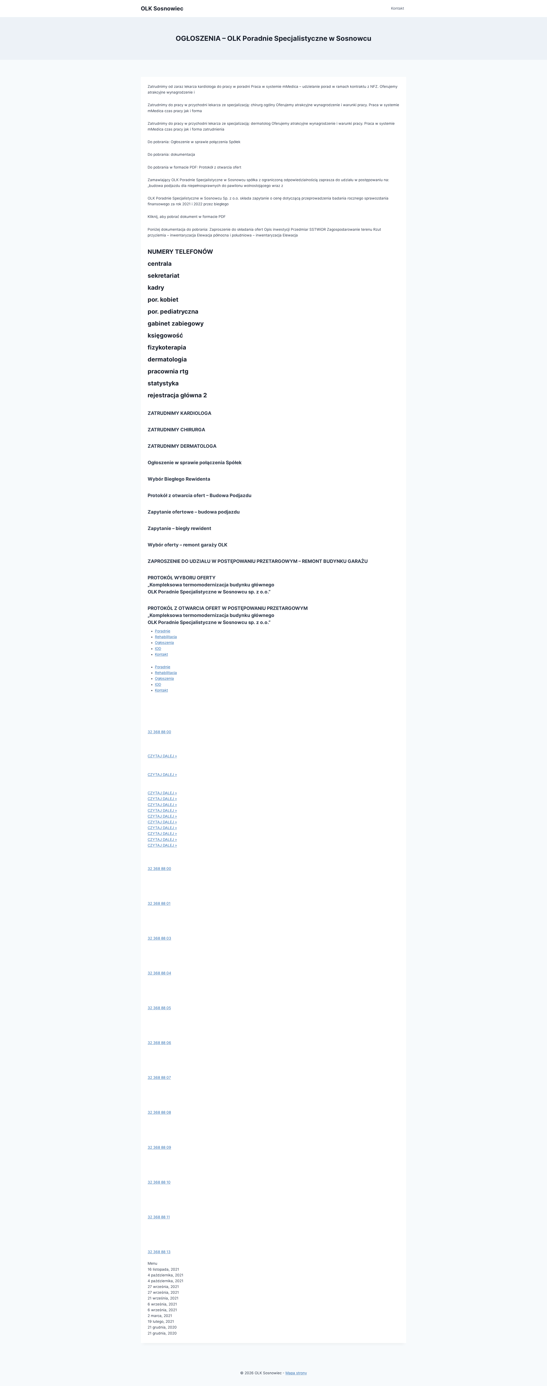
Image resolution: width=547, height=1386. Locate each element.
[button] (159, 732)
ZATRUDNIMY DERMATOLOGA (182, 446)
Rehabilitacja (166, 637)
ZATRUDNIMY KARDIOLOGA (179, 413)
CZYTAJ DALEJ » (162, 756)
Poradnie (162, 631)
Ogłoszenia (164, 642)
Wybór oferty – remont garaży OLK (187, 545)
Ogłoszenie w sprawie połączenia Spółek (195, 462)
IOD (158, 648)
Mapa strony (296, 1373)
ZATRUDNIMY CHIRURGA (176, 429)
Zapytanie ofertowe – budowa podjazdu (194, 512)
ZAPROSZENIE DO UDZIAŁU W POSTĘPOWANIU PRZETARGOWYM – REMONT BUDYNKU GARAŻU (258, 561)
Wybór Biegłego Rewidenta (179, 479)
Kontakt (397, 8)
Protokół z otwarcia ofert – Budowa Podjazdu (199, 495)
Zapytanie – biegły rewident (179, 528)
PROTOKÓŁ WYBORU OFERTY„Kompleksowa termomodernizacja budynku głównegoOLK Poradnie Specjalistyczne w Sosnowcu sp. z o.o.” (211, 585)
